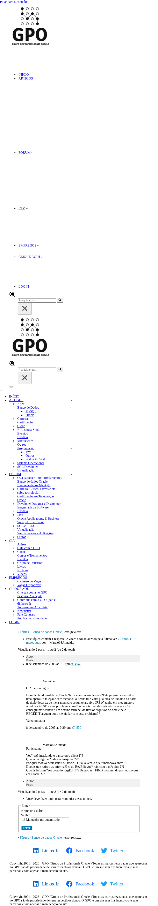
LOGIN (24, 286)
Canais (21, 551)
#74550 (76, 727)
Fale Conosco (26, 614)
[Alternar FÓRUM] (71, 474)
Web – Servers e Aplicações (35, 533)
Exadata (22, 437)
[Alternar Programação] (71, 448)
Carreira (22, 418)
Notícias (22, 570)
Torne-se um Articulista (32, 607)
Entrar (26, 827)
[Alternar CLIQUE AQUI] (71, 589)
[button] (34, 78)
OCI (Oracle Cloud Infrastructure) (39, 478)
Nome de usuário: (33, 811)
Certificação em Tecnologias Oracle (35, 498)
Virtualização (25, 470)
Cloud (21, 426)
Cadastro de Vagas (29, 581)
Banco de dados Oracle (32, 481)
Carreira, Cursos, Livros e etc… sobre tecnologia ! (38, 490)
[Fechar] (24, 309)
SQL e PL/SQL (36, 459)
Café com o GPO (28, 548)
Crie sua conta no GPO (32, 592)
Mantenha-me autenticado (43, 819)
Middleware (25, 441)
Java (28, 452)
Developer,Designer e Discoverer (38, 503)
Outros (21, 444)
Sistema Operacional (30, 463)
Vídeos (22, 574)
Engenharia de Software (33, 507)
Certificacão (25, 422)
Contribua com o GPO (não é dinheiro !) (36, 601)
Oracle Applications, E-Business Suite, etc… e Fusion (38, 520)
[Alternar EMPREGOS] (71, 578)
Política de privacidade (32, 618)
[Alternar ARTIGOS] (71, 400)
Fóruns (24, 632)
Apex (20, 404)
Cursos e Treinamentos (32, 555)
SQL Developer (27, 466)
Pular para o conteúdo (14, 1)
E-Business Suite (28, 429)
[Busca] (12, 295)
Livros (21, 566)
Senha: (26, 815)
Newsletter (24, 611)
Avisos (21, 544)
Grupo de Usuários (29, 563)
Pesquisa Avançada (29, 596)
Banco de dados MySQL (33, 485)
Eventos (22, 433)
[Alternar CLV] (71, 541)
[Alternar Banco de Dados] (71, 407)
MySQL (31, 411)
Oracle (30, 415)
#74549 (76, 664)
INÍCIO (24, 74)
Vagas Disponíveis (29, 585)
